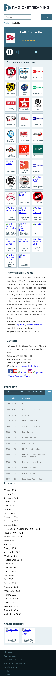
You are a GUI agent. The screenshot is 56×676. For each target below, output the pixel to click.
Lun (7, 391)
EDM (42, 324)
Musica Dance (32, 324)
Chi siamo (8, 652)
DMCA (6, 671)
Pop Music (20, 324)
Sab (42, 391)
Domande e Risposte (13, 659)
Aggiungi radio (10, 656)
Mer (21, 391)
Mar (14, 391)
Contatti (7, 674)
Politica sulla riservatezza (14, 663)
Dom (49, 391)
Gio (28, 391)
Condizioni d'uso (11, 667)
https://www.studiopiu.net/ (27, 366)
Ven (35, 391)
